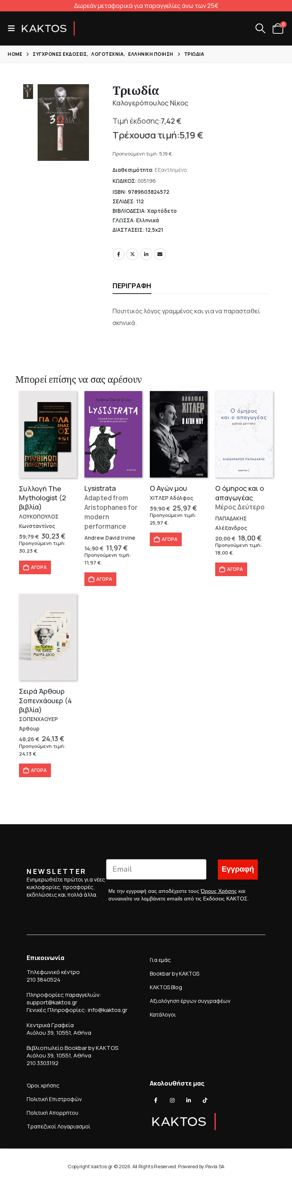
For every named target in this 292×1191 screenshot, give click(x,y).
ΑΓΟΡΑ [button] (39, 567)
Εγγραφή (238, 869)
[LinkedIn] (188, 1100)
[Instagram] (172, 1100)
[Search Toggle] (260, 28)
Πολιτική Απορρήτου (52, 1112)
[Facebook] (156, 1100)
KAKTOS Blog (166, 987)
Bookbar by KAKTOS (174, 973)
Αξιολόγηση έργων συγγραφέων (190, 1000)
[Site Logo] (48, 28)
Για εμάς (160, 959)
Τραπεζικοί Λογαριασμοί (58, 1126)
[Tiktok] (205, 1100)
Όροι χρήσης (43, 1085)
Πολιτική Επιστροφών (54, 1099)
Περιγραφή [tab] (132, 285)
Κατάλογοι (163, 1014)
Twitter (132, 254)
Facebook (119, 254)
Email (160, 254)
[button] (14, 28)
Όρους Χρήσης (219, 891)
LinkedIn (146, 254)
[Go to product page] (48, 434)
